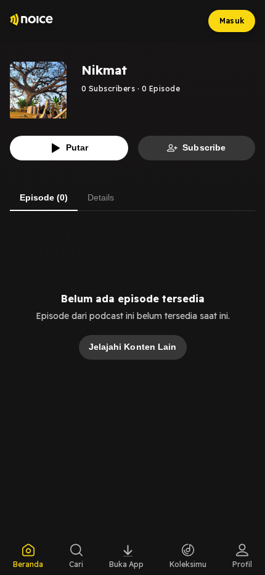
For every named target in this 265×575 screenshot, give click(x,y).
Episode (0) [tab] (44, 197)
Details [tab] (101, 197)
